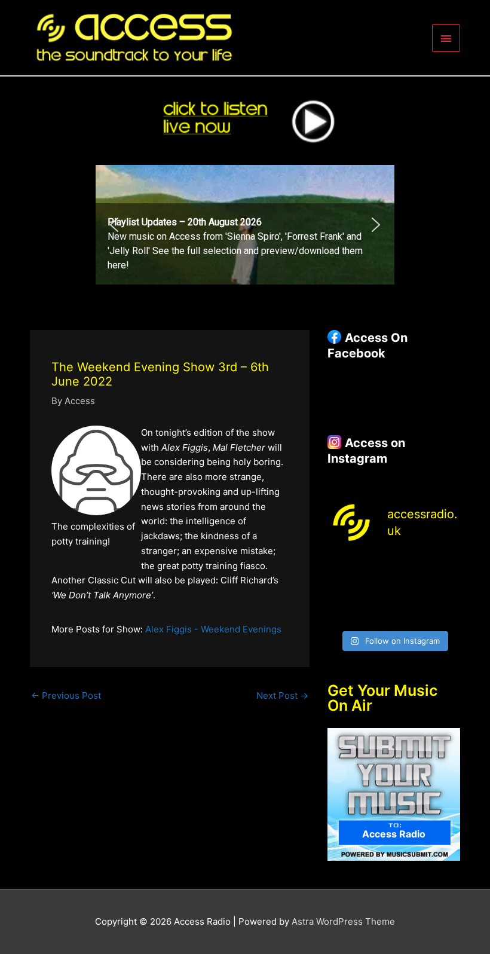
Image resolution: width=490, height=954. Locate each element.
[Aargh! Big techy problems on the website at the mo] (376, 569)
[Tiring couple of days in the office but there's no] (376, 613)
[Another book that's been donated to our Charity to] (376, 591)
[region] (245, 225)
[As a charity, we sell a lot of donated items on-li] (341, 613)
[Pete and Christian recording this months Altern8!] (411, 569)
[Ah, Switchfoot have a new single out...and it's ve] (341, 591)
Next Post (282, 695)
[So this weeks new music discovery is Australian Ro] (445, 591)
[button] (245, 225)
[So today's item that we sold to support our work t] (411, 591)
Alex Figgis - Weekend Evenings (213, 629)
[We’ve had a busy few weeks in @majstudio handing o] (341, 569)
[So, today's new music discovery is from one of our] (445, 569)
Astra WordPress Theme (343, 921)
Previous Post (66, 695)
